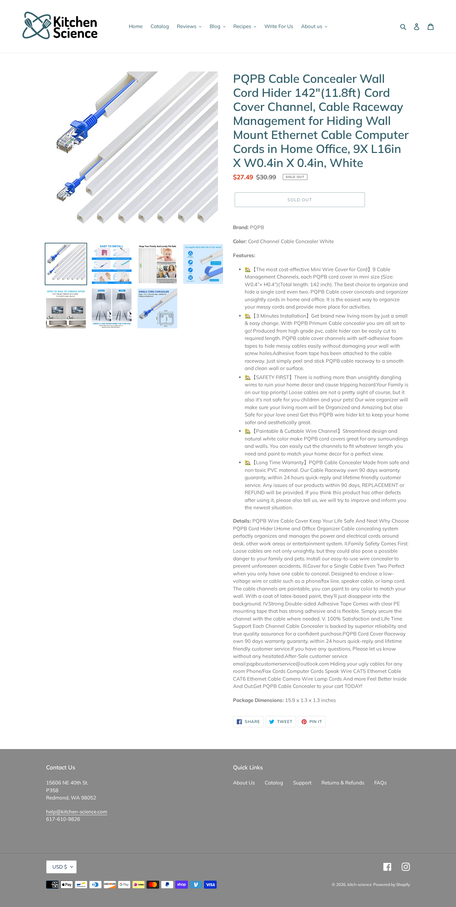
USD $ (59, 867)
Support (302, 782)
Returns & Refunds (342, 782)
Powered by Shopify (391, 884)
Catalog (274, 782)
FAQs (380, 782)
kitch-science (360, 884)
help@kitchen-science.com (76, 811)
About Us (244, 782)
